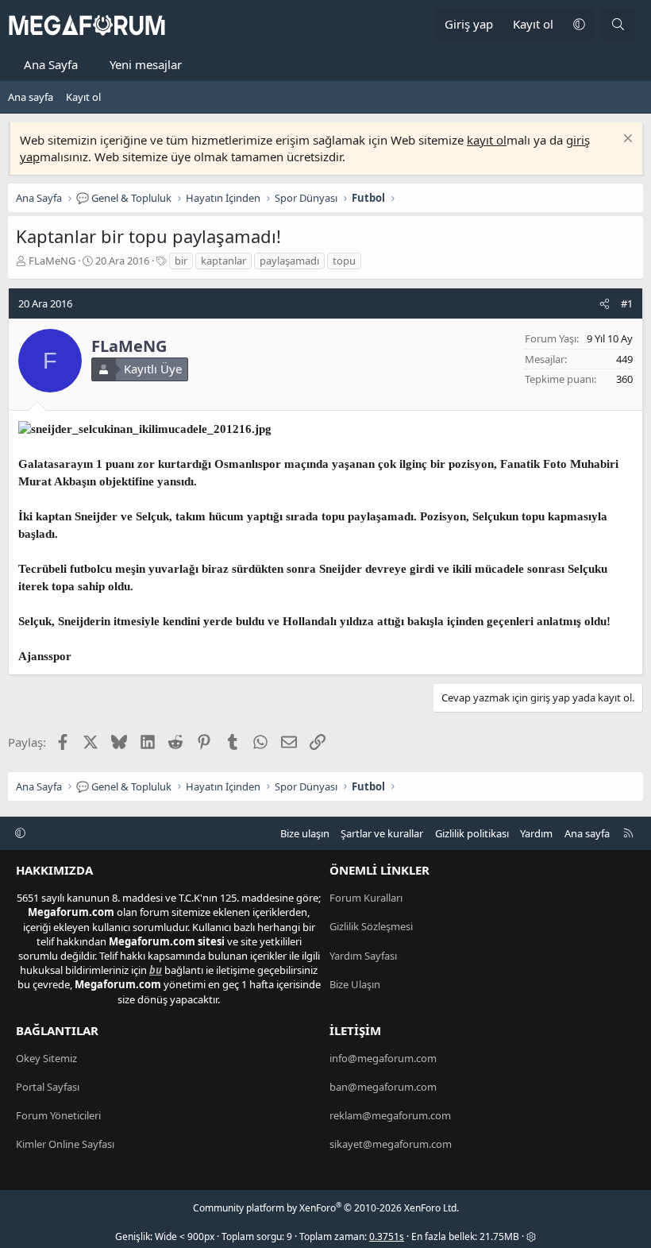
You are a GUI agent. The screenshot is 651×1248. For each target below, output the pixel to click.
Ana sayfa (30, 97)
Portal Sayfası (47, 1087)
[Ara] (618, 24)
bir (181, 260)
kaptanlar (223, 260)
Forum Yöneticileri (58, 1115)
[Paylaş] (604, 303)
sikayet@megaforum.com (390, 1144)
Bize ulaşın (304, 833)
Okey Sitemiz (46, 1058)
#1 (627, 303)
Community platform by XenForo (326, 1208)
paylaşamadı (289, 260)
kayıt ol (487, 140)
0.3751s (386, 1236)
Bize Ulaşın (354, 984)
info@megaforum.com (383, 1058)
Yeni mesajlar (146, 64)
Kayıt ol (83, 97)
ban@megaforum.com (383, 1087)
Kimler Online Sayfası (65, 1144)
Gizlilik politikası (472, 833)
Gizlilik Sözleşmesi (371, 926)
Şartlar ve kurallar (382, 833)
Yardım (536, 833)
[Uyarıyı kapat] (626, 140)
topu (344, 260)
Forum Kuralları (366, 898)
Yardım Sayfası (363, 956)
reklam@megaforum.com (390, 1115)
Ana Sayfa (51, 64)
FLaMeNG (52, 260)
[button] (579, 24)
